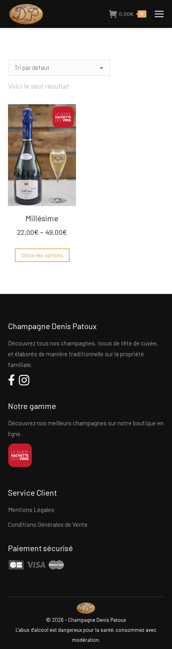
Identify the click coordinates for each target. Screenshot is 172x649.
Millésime (42, 218)
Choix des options (42, 255)
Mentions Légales (31, 509)
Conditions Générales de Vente (48, 524)
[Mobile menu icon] (159, 14)
